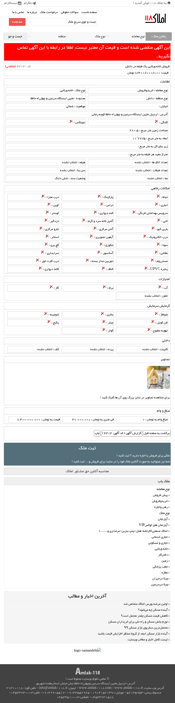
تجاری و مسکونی (158, 543)
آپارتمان (163, 519)
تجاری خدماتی (160, 537)
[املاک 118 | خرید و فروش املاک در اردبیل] (155, 18)
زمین (165, 561)
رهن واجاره (161, 507)
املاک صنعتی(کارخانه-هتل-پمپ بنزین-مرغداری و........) (133, 531)
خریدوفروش (160, 501)
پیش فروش (160, 495)
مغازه (165, 573)
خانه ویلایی (161, 549)
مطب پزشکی (160, 567)
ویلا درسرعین (159, 585)
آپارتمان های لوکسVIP (153, 525)
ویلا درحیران (160, 579)
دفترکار (163, 555)
